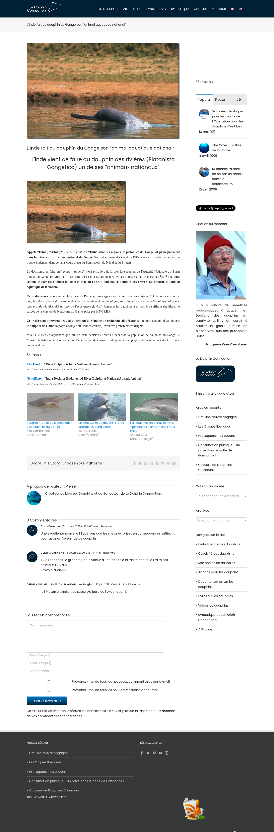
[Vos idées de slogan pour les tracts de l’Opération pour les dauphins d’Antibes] (204, 111)
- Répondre (105, 526)
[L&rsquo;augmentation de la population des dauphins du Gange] (50, 407)
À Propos (205, 629)
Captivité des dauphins (216, 553)
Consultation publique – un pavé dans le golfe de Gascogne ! (219, 450)
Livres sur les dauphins (215, 596)
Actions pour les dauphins (218, 572)
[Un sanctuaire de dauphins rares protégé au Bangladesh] (102, 407)
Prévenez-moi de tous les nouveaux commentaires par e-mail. (121, 681)
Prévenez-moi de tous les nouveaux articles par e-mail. (115, 690)
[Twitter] (148, 753)
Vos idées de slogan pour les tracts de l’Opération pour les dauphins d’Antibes (227, 119)
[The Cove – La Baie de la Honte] (204, 145)
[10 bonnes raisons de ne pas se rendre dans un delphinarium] (204, 169)
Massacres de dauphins (216, 563)
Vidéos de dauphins (213, 605)
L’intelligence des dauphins (219, 544)
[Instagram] (166, 753)
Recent (221, 99)
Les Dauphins (83, 493)
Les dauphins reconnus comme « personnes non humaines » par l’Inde (152, 427)
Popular (204, 99)
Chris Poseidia (50, 526)
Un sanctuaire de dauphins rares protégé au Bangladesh (101, 425)
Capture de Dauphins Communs (54, 790)
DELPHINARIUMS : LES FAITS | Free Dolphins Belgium (60, 584)
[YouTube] (160, 753)
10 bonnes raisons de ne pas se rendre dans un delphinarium (228, 176)
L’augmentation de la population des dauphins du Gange (49, 425)
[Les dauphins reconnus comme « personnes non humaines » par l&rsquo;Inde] (154, 407)
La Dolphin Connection (143, 493)
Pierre (71, 486)
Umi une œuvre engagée (217, 417)
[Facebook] (141, 753)
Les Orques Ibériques (214, 426)
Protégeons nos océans (216, 435)
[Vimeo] (154, 753)
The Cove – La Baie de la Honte (227, 148)
